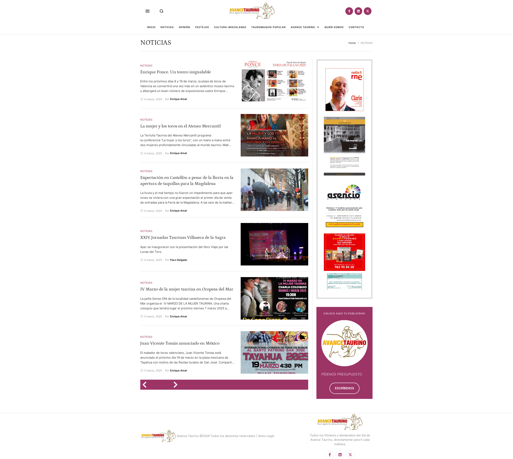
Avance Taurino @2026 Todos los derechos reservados (216, 436)
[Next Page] (176, 385)
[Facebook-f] (349, 11)
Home (352, 42)
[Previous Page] (145, 385)
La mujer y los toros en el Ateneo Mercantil (180, 126)
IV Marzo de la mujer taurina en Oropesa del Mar (186, 289)
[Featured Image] (274, 81)
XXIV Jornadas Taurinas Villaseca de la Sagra (183, 237)
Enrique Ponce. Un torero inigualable (175, 72)
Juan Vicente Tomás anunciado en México (179, 343)
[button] (147, 11)
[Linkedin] (358, 11)
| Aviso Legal (265, 436)
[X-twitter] (368, 11)
